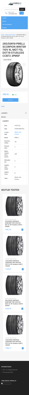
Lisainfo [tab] (4, 113)
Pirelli (2, 106)
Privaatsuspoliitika (7, 372)
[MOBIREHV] (14, 3)
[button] (24, 64)
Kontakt (4, 27)
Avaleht (4, 18)
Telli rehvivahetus (7, 24)
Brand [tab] (3, 117)
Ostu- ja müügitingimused (9, 369)
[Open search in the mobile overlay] (14, 9)
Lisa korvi (10, 100)
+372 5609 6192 (12, 14)
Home (2, 34)
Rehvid (4, 21)
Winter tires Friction (10, 34)
